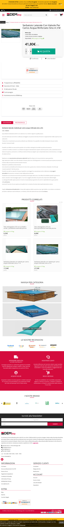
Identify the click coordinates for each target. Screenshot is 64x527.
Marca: (26, 32)
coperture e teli (32, 311)
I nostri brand (32, 395)
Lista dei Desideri (37, 482)
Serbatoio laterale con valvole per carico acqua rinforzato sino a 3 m (26, 22)
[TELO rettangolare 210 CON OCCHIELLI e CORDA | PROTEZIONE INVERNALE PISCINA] (17, 214)
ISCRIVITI (55, 424)
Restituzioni (36, 471)
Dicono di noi (4, 471)
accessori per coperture (32, 328)
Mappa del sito (37, 469)
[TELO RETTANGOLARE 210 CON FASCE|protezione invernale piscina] (47, 214)
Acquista (44, 51)
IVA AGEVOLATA (5, 484)
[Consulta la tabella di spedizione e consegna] (43, 38)
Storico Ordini (36, 480)
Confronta (35, 58)
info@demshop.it (7, 447)
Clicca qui (22, 525)
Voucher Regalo (5, 497)
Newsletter (36, 485)
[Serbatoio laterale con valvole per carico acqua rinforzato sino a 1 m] (17, 249)
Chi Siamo (3, 466)
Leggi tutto (35, 443)
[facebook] (2, 459)
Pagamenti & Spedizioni (7, 474)
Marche (3, 494)
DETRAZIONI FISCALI (6, 481)
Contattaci (35, 466)
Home (7, 22)
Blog (2, 492)
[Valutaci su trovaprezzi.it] (32, 70)
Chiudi (61, 522)
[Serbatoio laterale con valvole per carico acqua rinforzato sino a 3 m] (10, 33)
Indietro (3, 22)
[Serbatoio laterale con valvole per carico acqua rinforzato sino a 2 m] (47, 249)
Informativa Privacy (6, 479)
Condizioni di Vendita (6, 476)
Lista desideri (51, 58)
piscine (32, 295)
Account (35, 477)
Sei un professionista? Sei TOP (8, 469)
